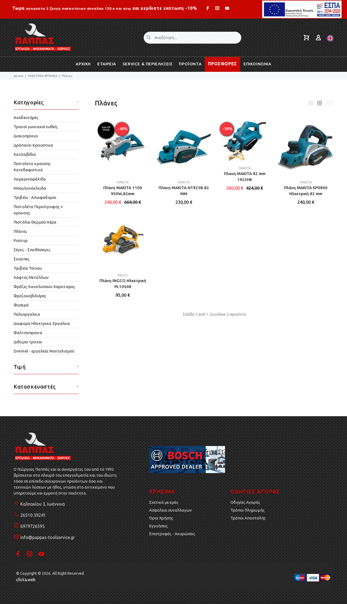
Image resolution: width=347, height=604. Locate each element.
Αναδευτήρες (26, 117)
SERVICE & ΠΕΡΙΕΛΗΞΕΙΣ (148, 64)
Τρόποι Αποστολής (248, 518)
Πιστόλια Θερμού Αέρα (35, 222)
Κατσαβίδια (25, 154)
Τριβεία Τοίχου (28, 268)
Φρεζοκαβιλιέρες (30, 295)
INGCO (123, 275)
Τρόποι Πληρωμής (247, 510)
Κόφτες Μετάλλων (31, 277)
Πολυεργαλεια (27, 314)
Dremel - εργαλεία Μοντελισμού (44, 351)
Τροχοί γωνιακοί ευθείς (36, 126)
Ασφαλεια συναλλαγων (170, 510)
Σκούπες (22, 259)
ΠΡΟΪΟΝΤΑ (190, 64)
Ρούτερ (21, 240)
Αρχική (18, 75)
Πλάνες (67, 75)
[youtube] (227, 8)
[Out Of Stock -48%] (122, 147)
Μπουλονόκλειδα (30, 188)
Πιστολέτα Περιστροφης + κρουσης (38, 209)
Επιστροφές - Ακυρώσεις (172, 533)
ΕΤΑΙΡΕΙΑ (106, 64)
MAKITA (123, 182)
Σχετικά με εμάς (163, 502)
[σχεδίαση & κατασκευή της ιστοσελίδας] (25, 579)
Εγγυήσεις (158, 526)
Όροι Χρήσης (161, 518)
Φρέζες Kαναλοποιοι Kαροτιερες (44, 286)
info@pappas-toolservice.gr (47, 537)
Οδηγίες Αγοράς (245, 502)
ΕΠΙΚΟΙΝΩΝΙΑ (257, 64)
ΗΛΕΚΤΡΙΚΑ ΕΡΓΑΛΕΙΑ (42, 75)
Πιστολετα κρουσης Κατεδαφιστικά (32, 166)
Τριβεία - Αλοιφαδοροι (35, 197)
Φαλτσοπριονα (28, 332)
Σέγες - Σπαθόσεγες (32, 249)
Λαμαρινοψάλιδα (30, 179)
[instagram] (217, 8)
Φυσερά (21, 305)
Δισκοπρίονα (26, 136)
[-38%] (244, 140)
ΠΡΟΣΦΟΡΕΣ (222, 63)
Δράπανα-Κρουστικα (33, 145)
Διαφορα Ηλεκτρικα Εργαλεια (42, 323)
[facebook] (208, 8)
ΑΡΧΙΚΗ (83, 64)
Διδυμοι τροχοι (28, 342)
